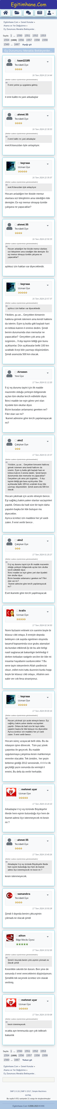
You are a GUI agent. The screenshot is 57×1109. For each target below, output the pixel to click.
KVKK (42, 1106)
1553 (43, 35)
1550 (19, 35)
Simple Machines (39, 1091)
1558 (37, 40)
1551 (27, 35)
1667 (17, 44)
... (14, 36)
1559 (45, 40)
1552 (35, 35)
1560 (6, 44)
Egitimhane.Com (20, 1106)
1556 (21, 40)
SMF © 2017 (26, 1091)
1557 (29, 40)
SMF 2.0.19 (14, 1091)
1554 (6, 40)
